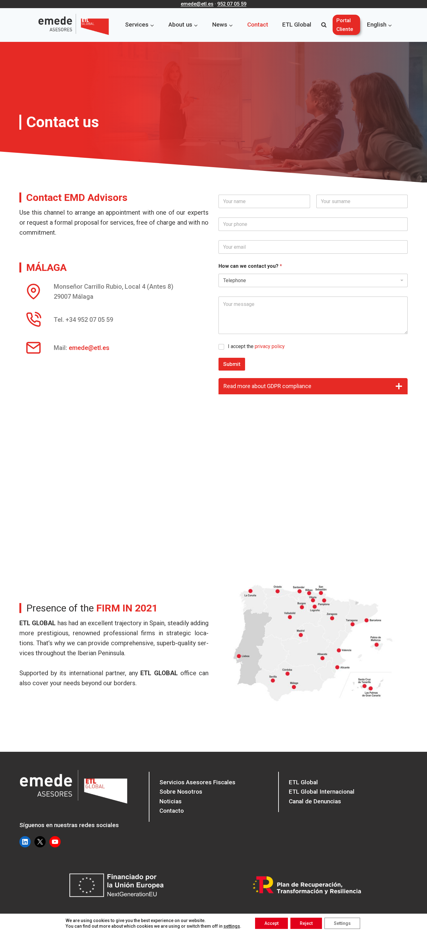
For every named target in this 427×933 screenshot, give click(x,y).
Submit (231, 364)
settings (232, 926)
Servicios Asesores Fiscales (197, 782)
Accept (271, 923)
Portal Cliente (344, 24)
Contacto (171, 810)
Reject (306, 923)
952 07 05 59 (231, 4)
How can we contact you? (250, 266)
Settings (342, 923)
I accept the (256, 346)
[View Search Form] (323, 25)
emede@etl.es (197, 4)
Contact (257, 24)
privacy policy (270, 346)
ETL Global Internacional (321, 791)
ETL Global (296, 24)
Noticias (170, 801)
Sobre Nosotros (180, 791)
